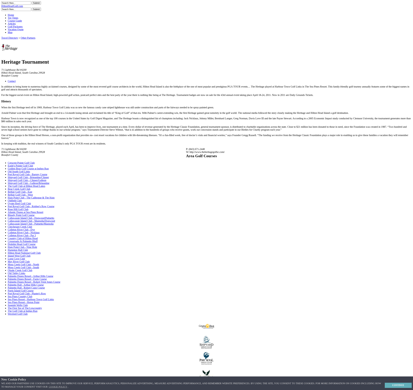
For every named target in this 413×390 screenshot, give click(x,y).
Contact (12, 81)
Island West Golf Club (19, 255)
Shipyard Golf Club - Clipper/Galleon (27, 180)
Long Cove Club (16, 258)
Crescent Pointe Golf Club (21, 162)
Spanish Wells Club (18, 305)
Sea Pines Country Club (20, 296)
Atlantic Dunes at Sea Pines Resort (25, 212)
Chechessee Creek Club (20, 226)
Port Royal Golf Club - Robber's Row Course (31, 206)
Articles (12, 23)
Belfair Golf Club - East (20, 191)
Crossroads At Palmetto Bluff (23, 241)
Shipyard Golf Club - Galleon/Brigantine (28, 183)
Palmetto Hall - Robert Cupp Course (26, 287)
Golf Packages (15, 26)
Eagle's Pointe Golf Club (20, 165)
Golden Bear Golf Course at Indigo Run (28, 168)
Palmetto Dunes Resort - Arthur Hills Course (30, 276)
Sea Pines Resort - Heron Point (23, 302)
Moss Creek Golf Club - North (23, 264)
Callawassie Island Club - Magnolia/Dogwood (31, 221)
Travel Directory (9, 37)
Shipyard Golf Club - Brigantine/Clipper (28, 177)
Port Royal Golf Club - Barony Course (27, 174)
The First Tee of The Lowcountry (25, 308)
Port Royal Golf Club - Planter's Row (27, 293)
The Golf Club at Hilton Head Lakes (26, 186)
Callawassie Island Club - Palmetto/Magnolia (31, 223)
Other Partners (28, 37)
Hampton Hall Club (18, 250)
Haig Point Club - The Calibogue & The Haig (31, 197)
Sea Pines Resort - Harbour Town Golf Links (31, 299)
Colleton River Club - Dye (21, 229)
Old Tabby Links (16, 273)
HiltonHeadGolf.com (12, 6)
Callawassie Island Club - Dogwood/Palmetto (31, 218)
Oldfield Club (15, 200)
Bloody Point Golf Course (21, 215)
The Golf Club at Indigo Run (22, 311)
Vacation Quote (16, 29)
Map (10, 32)
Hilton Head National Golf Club (24, 252)
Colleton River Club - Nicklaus (24, 232)
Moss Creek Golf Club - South (23, 267)
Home (11, 15)
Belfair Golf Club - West (20, 194)
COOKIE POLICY (58, 386)
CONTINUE (398, 385)
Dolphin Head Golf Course (21, 244)
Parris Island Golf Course (21, 290)
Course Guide (15, 20)
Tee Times (13, 17)
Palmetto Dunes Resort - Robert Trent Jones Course (34, 282)
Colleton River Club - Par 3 (22, 235)
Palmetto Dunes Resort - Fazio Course (27, 279)
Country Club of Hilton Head (23, 238)
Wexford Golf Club (18, 314)
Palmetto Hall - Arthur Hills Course (26, 284)
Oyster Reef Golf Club (19, 203)
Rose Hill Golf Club (18, 209)
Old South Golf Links (19, 171)
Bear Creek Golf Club (19, 189)
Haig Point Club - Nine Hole (22, 247)
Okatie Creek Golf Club (20, 270)
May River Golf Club (19, 261)
